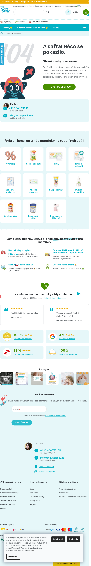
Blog (30, 6)
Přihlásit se (21, 423)
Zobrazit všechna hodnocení (55, 298)
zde (32, 551)
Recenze (49, 6)
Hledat (48, 12)
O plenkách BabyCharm (68, 489)
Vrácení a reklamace (8, 501)
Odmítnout (58, 539)
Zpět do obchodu (61, 87)
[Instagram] (44, 471)
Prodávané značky (37, 497)
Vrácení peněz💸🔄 (72, 6)
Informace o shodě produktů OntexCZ (73, 497)
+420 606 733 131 (19, 108)
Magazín (33, 504)
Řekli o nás (39, 6)
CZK (84, 6)
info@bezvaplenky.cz (21, 115)
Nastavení (13, 557)
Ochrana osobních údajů (9, 493)
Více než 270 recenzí (67, 339)
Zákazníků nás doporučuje (23, 339)
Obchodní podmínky (7, 497)
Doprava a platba (19, 6)
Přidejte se (13, 254)
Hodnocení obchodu (7, 504)
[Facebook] (44, 466)
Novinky (21, 22)
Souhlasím (73, 539)
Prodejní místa (64, 493)
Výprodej (7, 22)
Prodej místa (35, 501)
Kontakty (59, 6)
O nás (32, 489)
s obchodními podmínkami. (55, 416)
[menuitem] (7, 27)
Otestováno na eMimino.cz (69, 354)
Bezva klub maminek (40, 22)
